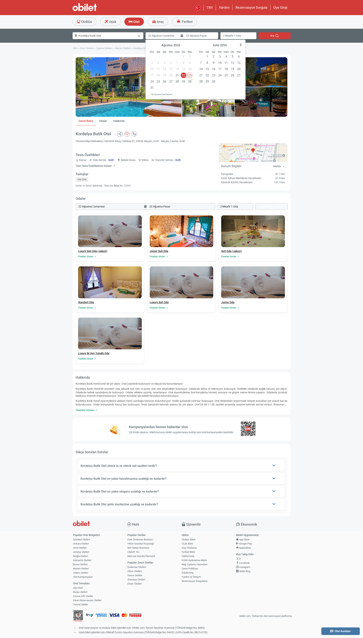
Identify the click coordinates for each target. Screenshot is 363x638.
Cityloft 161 (133, 552)
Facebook (244, 562)
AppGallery (245, 547)
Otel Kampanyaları (83, 576)
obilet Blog (244, 571)
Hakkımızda (188, 556)
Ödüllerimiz (188, 572)
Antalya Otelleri (81, 552)
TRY (210, 8)
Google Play (245, 543)
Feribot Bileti (188, 552)
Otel (136, 22)
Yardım (224, 7)
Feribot (187, 22)
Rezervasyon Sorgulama (194, 581)
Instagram (244, 567)
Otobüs (86, 22)
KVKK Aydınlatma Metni (194, 560)
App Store (244, 539)
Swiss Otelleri (134, 575)
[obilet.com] (94, 10)
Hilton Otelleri (134, 571)
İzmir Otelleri (80, 547)
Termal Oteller (80, 604)
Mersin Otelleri (81, 568)
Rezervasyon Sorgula (251, 7)
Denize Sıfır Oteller (83, 596)
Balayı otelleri (80, 592)
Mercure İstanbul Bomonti (141, 556)
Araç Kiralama (189, 547)
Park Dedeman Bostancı (140, 539)
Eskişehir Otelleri (82, 560)
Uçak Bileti (187, 543)
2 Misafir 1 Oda (232, 35)
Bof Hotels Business (138, 547)
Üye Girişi (280, 7)
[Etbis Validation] (78, 616)
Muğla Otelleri (80, 556)
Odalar (103, 120)
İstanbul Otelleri (81, 539)
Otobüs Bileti (188, 539)
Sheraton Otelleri (136, 579)
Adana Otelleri (80, 572)
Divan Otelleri (134, 583)
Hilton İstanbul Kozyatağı (140, 543)
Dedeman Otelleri (136, 567)
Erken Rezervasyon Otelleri (87, 600)
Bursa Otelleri (80, 564)
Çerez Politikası (190, 568)
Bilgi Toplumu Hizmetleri (194, 564)
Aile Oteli (78, 587)
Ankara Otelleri (81, 543)
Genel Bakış (86, 120)
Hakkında (119, 120)
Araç (160, 22)
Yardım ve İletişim (191, 576)
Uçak (112, 22)
